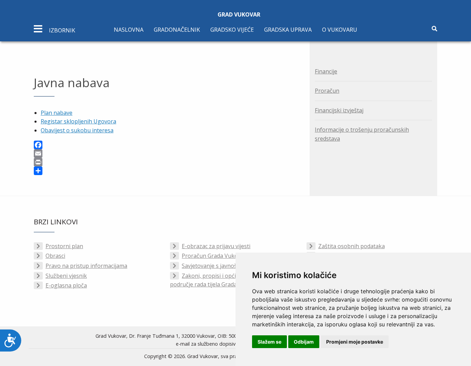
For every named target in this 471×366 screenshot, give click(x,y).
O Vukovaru (339, 29)
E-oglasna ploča (66, 285)
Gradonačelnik (177, 29)
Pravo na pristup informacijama (86, 266)
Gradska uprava (288, 29)
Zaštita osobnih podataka (351, 246)
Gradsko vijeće (232, 29)
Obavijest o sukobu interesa (77, 130)
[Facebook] (166, 145)
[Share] (166, 170)
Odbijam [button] (304, 342)
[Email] (166, 153)
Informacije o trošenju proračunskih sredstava (362, 134)
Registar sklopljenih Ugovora (78, 121)
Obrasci (55, 256)
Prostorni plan (64, 246)
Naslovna (128, 29)
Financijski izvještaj (339, 110)
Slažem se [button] (269, 342)
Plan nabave (56, 112)
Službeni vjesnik (66, 275)
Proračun (327, 90)
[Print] (166, 162)
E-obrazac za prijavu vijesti (216, 246)
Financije (326, 71)
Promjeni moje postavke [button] (354, 342)
